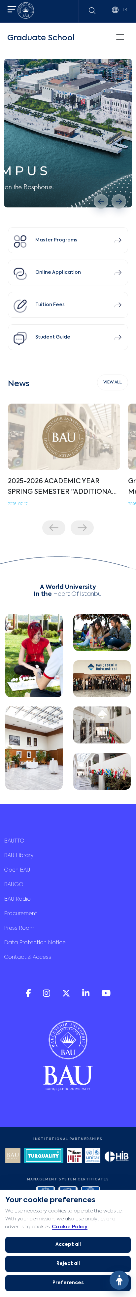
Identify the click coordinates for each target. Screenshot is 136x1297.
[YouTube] (106, 995)
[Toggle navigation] (120, 37)
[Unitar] (92, 1156)
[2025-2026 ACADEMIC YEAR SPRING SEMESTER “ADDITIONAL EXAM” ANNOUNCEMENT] (64, 437)
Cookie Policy (69, 1226)
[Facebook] (29, 995)
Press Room (19, 928)
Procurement (20, 914)
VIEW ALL (112, 382)
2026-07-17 (17, 504)
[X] (67, 995)
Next (82, 527)
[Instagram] (47, 995)
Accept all (68, 1244)
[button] (12, 10)
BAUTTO (14, 841)
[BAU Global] (12, 1156)
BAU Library (18, 855)
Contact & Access (27, 957)
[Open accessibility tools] (119, 1280)
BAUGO (13, 884)
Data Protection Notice (35, 943)
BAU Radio (17, 899)
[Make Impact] (74, 1156)
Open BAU (17, 870)
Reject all (68, 1263)
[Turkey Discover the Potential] (43, 1156)
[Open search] (92, 11)
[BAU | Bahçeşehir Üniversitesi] (25, 11)
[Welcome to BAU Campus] (68, 133)
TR (124, 10)
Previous (53, 527)
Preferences (68, 1282)
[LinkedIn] (86, 995)
